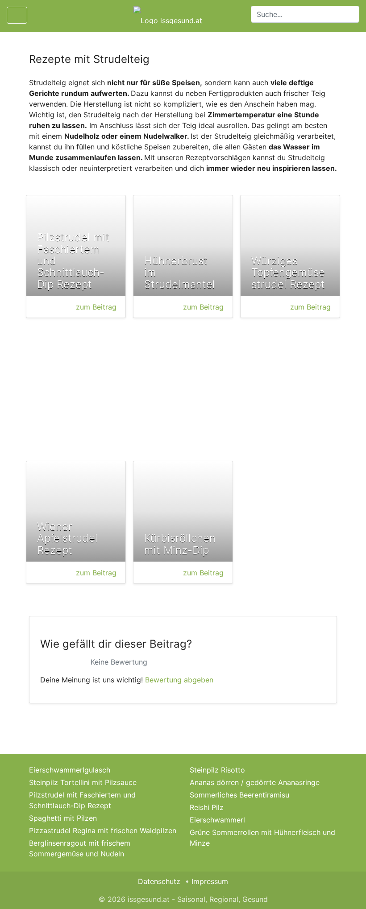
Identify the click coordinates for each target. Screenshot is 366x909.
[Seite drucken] (41, 15)
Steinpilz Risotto (217, 769)
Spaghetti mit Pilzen (63, 818)
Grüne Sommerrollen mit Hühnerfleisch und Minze (262, 837)
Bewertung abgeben (179, 679)
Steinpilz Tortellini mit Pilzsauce (83, 782)
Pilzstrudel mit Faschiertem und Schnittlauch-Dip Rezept (82, 800)
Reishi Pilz (207, 807)
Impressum (209, 881)
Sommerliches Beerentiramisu (239, 794)
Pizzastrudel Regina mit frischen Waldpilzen (102, 830)
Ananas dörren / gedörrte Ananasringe (255, 782)
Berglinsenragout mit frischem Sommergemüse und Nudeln (79, 848)
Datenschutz (159, 881)
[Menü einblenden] (17, 15)
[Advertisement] (183, 391)
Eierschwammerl (217, 819)
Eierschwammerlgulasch (69, 769)
